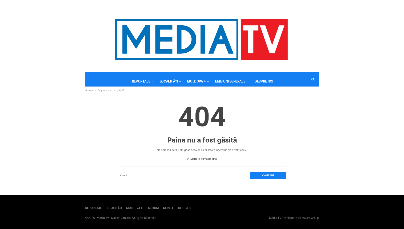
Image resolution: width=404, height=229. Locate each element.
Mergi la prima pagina (203, 158)
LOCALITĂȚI (169, 81)
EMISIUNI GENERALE (230, 81)
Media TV (275, 218)
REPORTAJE (141, 81)
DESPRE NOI (264, 81)
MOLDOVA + (196, 81)
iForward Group (309, 218)
